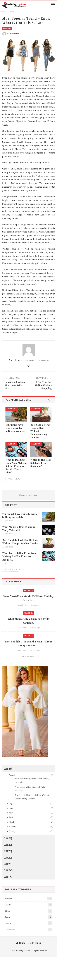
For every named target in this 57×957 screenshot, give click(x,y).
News (7, 911)
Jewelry (28, 613)
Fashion (7, 28)
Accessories (10, 929)
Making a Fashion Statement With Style (15, 385)
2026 (8, 768)
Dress (7, 917)
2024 (8, 844)
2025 (8, 837)
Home (22, 942)
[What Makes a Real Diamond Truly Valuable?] (48, 530)
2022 (8, 856)
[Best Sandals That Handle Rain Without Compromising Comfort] (41, 414)
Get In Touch (34, 942)
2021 (8, 863)
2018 (8, 876)
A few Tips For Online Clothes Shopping (43, 385)
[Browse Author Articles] (28, 350)
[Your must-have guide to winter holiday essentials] (16, 414)
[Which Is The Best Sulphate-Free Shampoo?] (41, 449)
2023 (8, 850)
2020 (8, 869)
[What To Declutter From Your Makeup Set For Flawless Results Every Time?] (16, 449)
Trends (8, 923)
